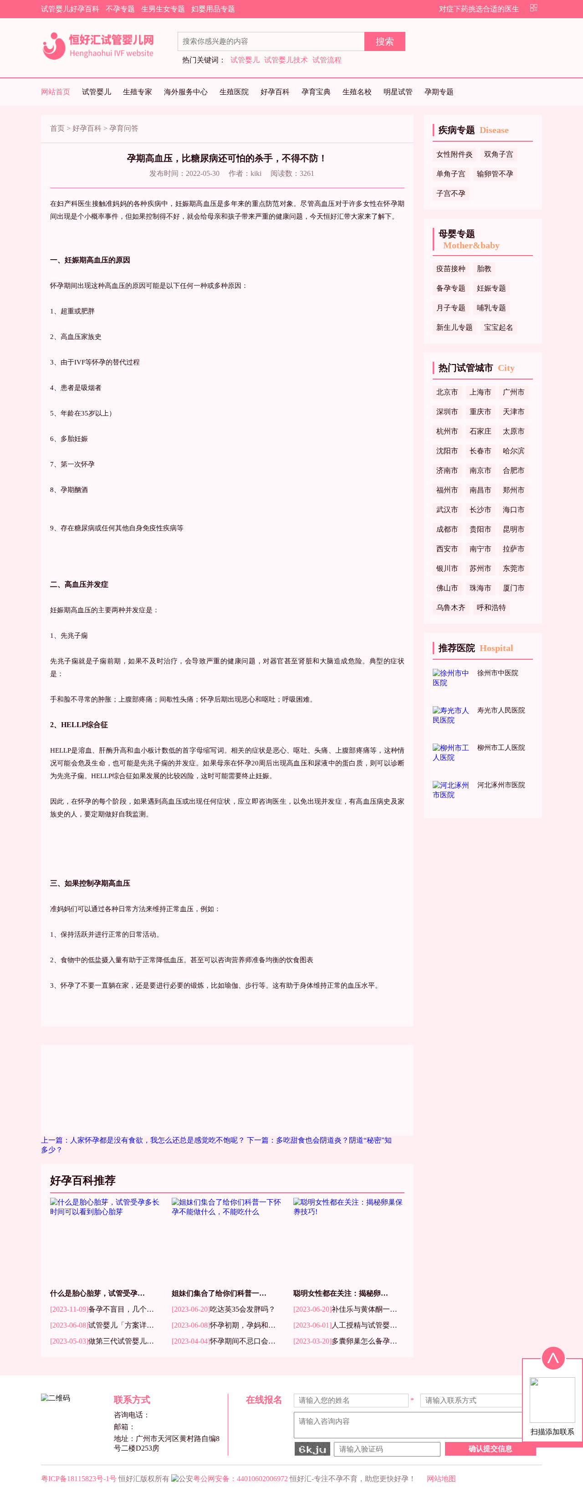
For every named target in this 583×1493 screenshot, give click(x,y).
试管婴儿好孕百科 (70, 9)
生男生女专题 (163, 9)
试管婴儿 (245, 60)
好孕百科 (275, 92)
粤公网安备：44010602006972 (240, 1479)
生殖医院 (234, 92)
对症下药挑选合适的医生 (479, 9)
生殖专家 (137, 92)
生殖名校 (357, 92)
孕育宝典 (316, 92)
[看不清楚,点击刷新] (312, 1449)
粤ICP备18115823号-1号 (79, 1479)
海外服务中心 (186, 92)
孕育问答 (123, 128)
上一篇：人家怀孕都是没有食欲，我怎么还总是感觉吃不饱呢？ (144, 1140)
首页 (57, 128)
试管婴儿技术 (286, 60)
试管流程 (327, 60)
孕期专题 (439, 92)
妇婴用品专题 (213, 9)
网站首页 (55, 92)
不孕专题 (120, 9)
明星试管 (398, 92)
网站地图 (441, 1479)
